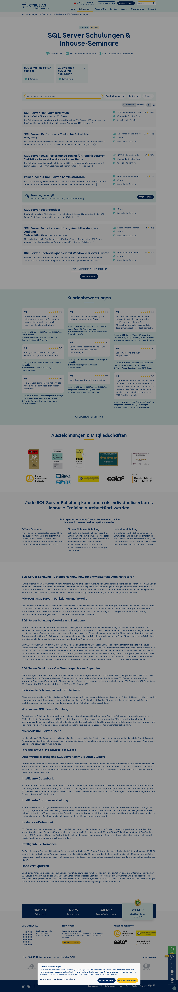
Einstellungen (107, 980)
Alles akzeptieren (128, 980)
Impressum (47, 979)
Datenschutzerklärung (66, 979)
